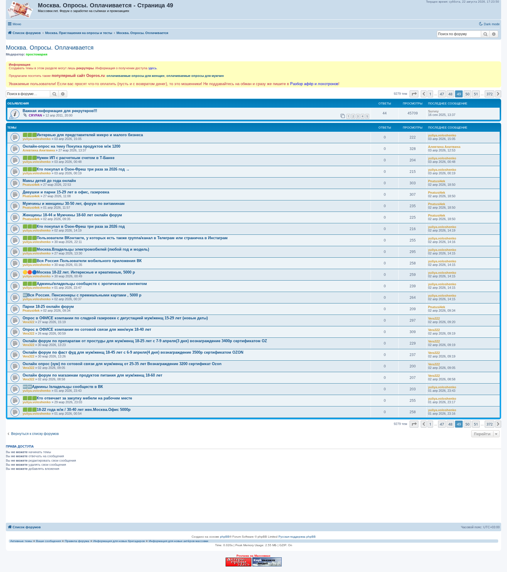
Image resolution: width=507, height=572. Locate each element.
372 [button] (489, 94)
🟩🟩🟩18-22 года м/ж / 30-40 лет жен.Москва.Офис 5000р (77, 409)
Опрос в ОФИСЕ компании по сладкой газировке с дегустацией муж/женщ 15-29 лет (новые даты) (115, 318)
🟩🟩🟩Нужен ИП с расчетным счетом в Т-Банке (68, 158)
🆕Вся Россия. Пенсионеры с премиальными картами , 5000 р (82, 295)
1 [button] (430, 94)
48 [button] (450, 94)
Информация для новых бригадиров (119, 541)
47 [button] (442, 94)
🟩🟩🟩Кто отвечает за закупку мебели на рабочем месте (77, 398)
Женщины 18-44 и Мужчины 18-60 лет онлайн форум (72, 215)
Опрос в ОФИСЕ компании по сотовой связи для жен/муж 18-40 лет (87, 329)
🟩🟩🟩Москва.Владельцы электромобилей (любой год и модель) (86, 249)
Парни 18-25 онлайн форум (48, 306)
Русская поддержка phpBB (297, 536)
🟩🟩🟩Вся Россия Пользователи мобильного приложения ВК (82, 261)
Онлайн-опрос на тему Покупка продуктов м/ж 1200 (71, 146)
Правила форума (77, 541)
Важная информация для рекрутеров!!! (60, 111)
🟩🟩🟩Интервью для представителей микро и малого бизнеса (83, 135)
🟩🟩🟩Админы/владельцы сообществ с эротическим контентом (85, 283)
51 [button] (476, 94)
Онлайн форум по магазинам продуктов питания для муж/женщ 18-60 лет (92, 375)
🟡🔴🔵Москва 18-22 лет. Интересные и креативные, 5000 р (79, 272)
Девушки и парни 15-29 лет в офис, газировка (66, 192)
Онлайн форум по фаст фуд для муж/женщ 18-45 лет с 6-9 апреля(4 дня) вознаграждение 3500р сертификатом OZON (133, 352)
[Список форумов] (22, 10)
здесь (152, 68)
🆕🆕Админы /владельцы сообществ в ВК (63, 386)
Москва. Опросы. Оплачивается (50, 47)
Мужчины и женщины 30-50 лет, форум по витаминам (74, 203)
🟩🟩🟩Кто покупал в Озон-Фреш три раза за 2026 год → (76, 169)
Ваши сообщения (48, 541)
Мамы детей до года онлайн (49, 180)
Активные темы (21, 541)
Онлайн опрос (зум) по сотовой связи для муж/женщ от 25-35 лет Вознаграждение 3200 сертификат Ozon (122, 364)
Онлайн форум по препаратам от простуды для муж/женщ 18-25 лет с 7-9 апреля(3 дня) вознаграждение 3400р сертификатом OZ (145, 341)
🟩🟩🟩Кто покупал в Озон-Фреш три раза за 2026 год (74, 226)
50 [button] (467, 94)
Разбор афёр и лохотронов (314, 84)
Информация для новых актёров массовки (178, 541)
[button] (414, 93)
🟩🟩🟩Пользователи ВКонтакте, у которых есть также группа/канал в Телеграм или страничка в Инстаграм (125, 238)
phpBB (224, 536)
